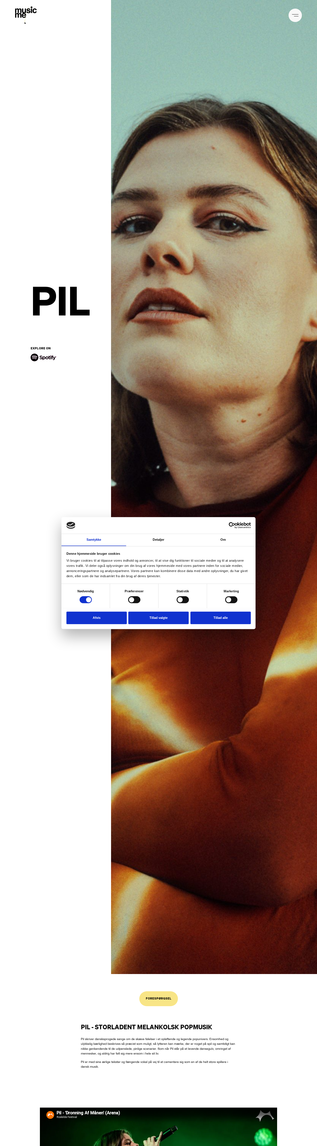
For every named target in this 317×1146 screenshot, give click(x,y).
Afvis (96, 618)
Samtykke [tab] (93, 539)
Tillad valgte (158, 618)
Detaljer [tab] (159, 539)
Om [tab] (223, 539)
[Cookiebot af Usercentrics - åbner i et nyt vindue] (232, 525)
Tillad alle (220, 618)
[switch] (134, 599)
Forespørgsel (158, 998)
